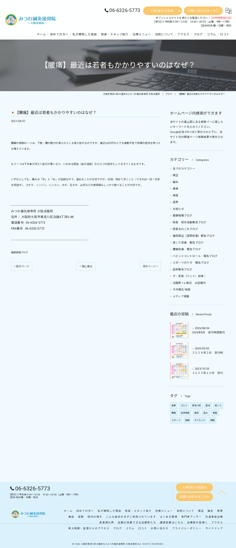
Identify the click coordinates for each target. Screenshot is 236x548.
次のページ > (150, 266)
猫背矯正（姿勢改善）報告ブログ (194, 235)
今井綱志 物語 (181, 289)
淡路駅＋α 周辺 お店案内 (189, 283)
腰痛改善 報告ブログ (187, 249)
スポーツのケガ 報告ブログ (191, 262)
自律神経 (185, 413)
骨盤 (215, 413)
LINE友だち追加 (162, 11)
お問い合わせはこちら (203, 11)
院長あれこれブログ (185, 229)
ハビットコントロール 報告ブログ (195, 256)
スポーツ (176, 420)
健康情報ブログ (19, 252)
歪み (205, 413)
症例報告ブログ (182, 269)
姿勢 (175, 202)
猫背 (196, 413)
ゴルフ (184, 405)
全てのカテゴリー (184, 168)
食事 (173, 405)
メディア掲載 (181, 296)
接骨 (175, 188)
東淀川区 (196, 405)
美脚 (187, 420)
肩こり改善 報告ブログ (188, 242)
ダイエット (200, 420)
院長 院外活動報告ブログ (189, 222)
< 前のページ (21, 266)
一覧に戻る (85, 266)
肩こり (218, 405)
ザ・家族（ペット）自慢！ (189, 276)
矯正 (175, 175)
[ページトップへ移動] (222, 492)
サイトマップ (214, 528)
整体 (208, 405)
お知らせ (178, 209)
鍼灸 (175, 182)
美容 (175, 195)
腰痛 (173, 413)
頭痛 (212, 420)
